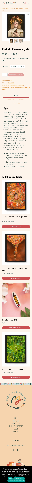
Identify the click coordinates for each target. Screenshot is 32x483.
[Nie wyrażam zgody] (30, 474)
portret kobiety (20, 87)
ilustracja (20, 85)
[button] (28, 14)
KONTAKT (16, 431)
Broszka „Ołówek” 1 (9, 320)
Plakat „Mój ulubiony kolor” (13, 369)
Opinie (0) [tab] (16, 103)
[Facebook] (14, 450)
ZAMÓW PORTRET (16, 426)
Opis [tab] (16, 95)
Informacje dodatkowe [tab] (16, 99)
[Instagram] (18, 450)
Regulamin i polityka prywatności (16, 480)
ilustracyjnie (5, 87)
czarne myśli (13, 85)
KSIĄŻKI (16, 421)
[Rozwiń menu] (28, 3)
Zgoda (10, 478)
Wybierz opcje (16, 226)
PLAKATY (11, 83)
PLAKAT (12, 87)
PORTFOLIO (16, 423)
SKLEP (16, 429)
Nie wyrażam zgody (19, 478)
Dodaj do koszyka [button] (16, 328)
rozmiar (5, 66)
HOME (16, 418)
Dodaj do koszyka (16, 75)
